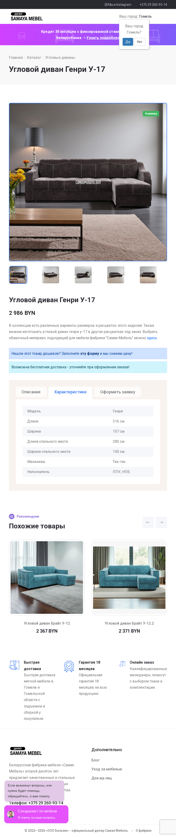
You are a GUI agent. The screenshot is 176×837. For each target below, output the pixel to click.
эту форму (89, 353)
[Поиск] (156, 16)
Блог (95, 760)
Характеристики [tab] (70, 391)
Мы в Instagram (119, 4)
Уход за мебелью (106, 769)
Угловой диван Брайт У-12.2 (129, 623)
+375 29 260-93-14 (153, 4)
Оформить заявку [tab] (117, 391)
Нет (140, 42)
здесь (152, 338)
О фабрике (143, 830)
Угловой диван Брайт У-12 (47, 623)
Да (128, 42)
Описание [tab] (31, 391)
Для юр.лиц (101, 778)
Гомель (145, 16)
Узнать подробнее (103, 38)
